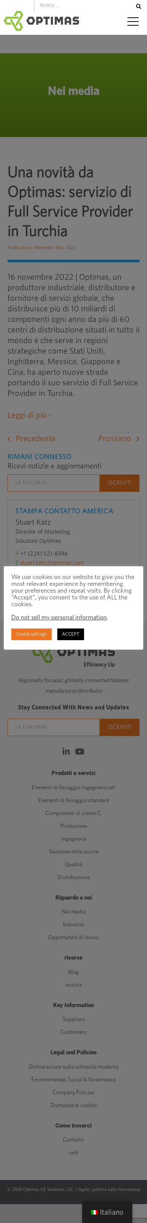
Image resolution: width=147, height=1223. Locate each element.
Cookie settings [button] (31, 634)
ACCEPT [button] (71, 634)
